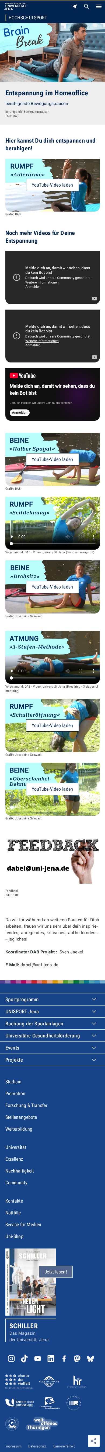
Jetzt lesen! (56, 1272)
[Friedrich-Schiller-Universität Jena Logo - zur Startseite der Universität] (15, 6)
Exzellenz (14, 1159)
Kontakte (14, 1201)
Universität (16, 1147)
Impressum (13, 1446)
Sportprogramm (22, 999)
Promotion (15, 1093)
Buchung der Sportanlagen (34, 1024)
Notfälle (13, 1212)
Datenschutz (37, 1446)
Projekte (14, 1060)
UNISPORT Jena (22, 1011)
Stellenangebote (21, 1117)
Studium (13, 1081)
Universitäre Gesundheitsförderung (42, 1036)
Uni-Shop (14, 1236)
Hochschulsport (28, 17)
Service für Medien (23, 1224)
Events (12, 1048)
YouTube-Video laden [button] (52, 185)
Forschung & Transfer (26, 1105)
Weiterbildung (19, 1129)
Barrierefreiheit (64, 1446)
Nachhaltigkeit (19, 1171)
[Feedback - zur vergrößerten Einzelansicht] (52, 859)
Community (16, 1182)
